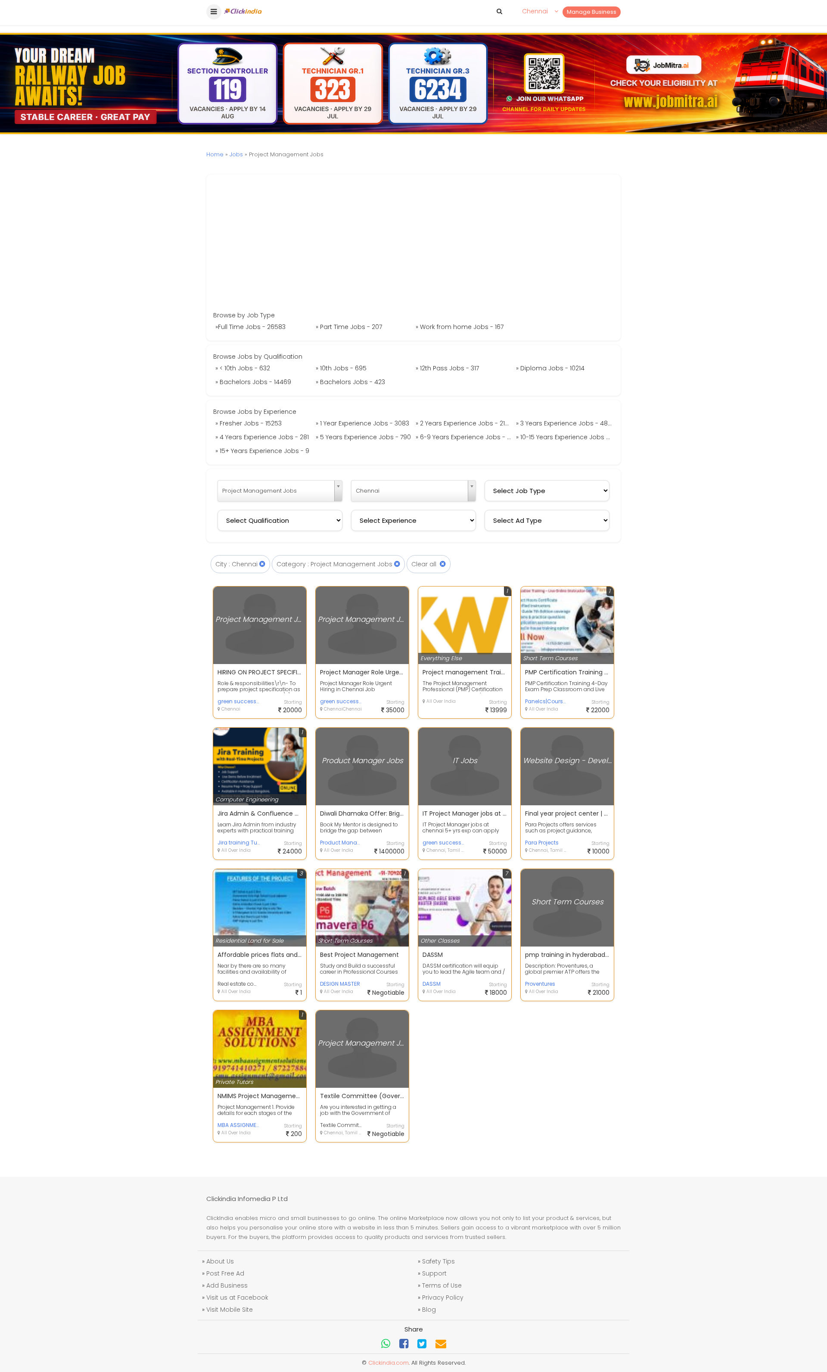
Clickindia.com (388, 1363)
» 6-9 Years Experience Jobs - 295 (465, 437)
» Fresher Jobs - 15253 (248, 423)
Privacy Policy (442, 1297)
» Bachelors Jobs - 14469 (253, 382)
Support (434, 1273)
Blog (429, 1309)
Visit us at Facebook (237, 1297)
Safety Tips (438, 1261)
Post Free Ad (225, 1273)
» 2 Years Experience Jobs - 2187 (464, 423)
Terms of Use (442, 1285)
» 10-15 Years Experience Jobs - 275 (565, 437)
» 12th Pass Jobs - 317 (447, 368)
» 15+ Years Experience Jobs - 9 (262, 451)
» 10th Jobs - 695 (341, 368)
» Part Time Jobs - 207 (349, 327)
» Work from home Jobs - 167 (460, 327)
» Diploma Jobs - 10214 (550, 368)
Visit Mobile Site (229, 1309)
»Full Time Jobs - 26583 (250, 327)
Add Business (227, 1285)
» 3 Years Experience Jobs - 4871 (564, 423)
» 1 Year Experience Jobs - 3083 (362, 423)
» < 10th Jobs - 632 (242, 368)
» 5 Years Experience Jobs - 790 (363, 437)
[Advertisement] (413, 246)
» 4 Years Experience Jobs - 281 (262, 437)
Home (215, 154)
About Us (220, 1261)
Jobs (236, 154)
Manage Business (591, 12)
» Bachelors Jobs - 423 (350, 382)
